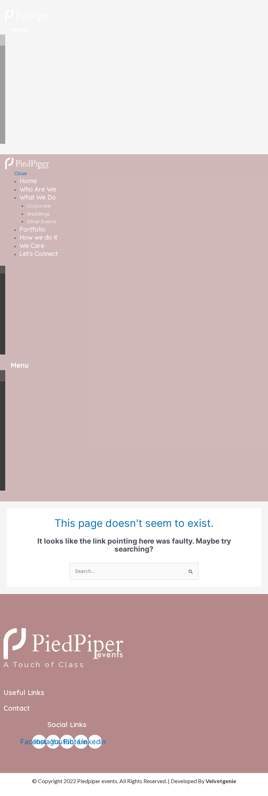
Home (28, 181)
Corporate (39, 206)
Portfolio (32, 229)
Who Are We (38, 189)
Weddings (38, 214)
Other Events (41, 221)
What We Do (38, 197)
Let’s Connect (39, 254)
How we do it (38, 237)
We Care (32, 246)
